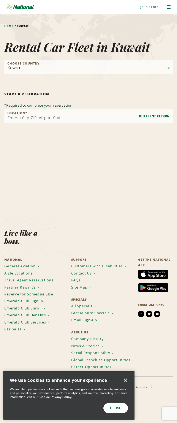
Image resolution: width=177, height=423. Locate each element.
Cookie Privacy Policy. (56, 397)
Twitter (149, 314)
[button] (149, 7)
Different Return (154, 116)
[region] (68, 395)
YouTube (157, 314)
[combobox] (88, 116)
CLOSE (115, 408)
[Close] (125, 380)
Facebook (141, 314)
